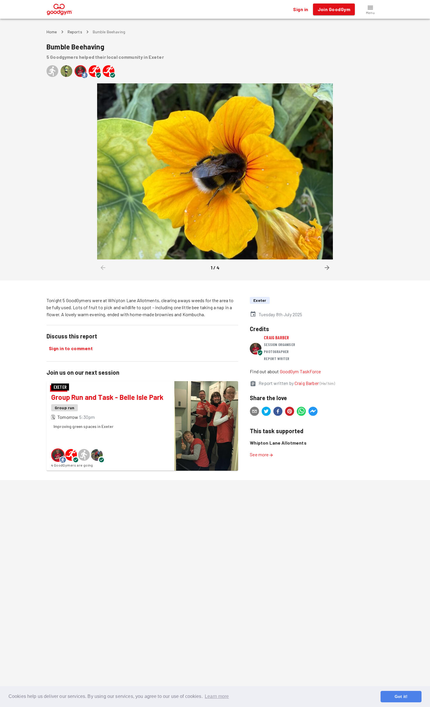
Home (52, 31)
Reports (75, 31)
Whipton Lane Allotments (278, 442)
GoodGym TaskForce (300, 371)
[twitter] (266, 412)
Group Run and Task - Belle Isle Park (107, 397)
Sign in (300, 9)
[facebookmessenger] (313, 412)
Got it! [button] (401, 696)
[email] (254, 412)
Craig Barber (276, 337)
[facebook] (278, 412)
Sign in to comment (71, 348)
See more (259, 454)
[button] (370, 9)
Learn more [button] (217, 696)
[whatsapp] (301, 412)
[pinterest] (289, 412)
